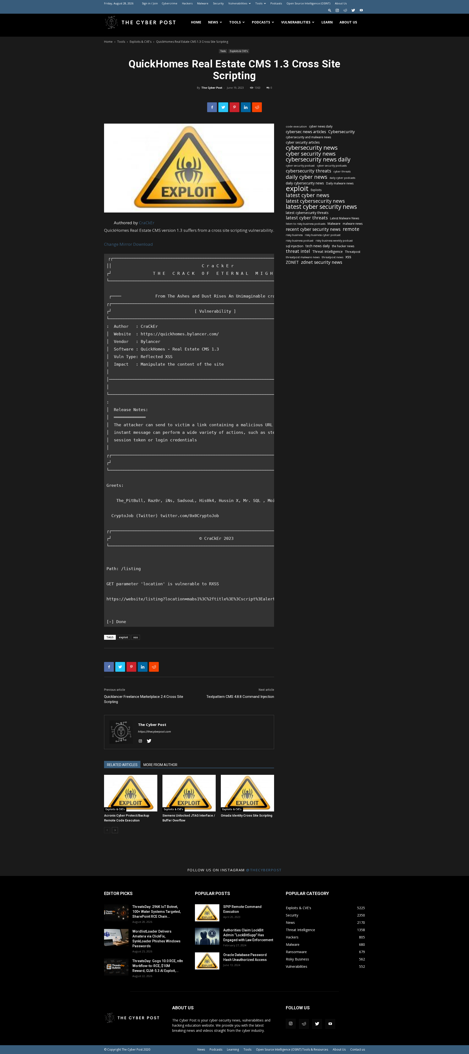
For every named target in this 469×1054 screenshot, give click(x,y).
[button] (329, 10)
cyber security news (311, 153)
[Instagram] (337, 10)
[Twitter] (353, 10)
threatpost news (332, 257)
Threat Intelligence (327, 251)
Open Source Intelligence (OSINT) (308, 3)
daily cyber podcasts (342, 178)
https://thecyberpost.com (154, 731)
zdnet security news (321, 262)
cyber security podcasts (332, 165)
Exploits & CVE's (140, 42)
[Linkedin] (246, 107)
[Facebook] (212, 107)
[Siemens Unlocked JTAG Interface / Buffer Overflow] (189, 793)
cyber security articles (303, 142)
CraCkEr (146, 222)
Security (218, 3)
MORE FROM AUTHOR (160, 765)
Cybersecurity (341, 131)
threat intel (298, 251)
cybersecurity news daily (318, 159)
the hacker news (343, 246)
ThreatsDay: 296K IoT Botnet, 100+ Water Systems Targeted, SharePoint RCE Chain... (156, 911)
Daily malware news (339, 183)
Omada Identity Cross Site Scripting (246, 815)
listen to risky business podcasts (305, 223)
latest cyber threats (307, 217)
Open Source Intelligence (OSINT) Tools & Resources (292, 1049)
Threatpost (352, 252)
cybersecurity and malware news (308, 137)
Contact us (357, 1049)
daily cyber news (306, 176)
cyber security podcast (300, 165)
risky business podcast (299, 240)
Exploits (316, 190)
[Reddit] (345, 10)
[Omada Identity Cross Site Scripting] (247, 793)
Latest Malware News (344, 218)
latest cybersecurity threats (307, 212)
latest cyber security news (321, 206)
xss (135, 637)
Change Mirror (118, 244)
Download (143, 244)
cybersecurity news (312, 147)
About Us (341, 3)
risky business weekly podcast (334, 240)
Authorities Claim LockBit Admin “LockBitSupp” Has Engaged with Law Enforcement (248, 935)
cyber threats (342, 171)
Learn (327, 22)
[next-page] (115, 830)
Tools (258, 3)
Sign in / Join (150, 3)
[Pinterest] (234, 107)
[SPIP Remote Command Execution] (207, 912)
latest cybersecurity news (315, 200)
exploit (123, 637)
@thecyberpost (264, 869)
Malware (202, 3)
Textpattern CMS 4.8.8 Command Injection (240, 696)
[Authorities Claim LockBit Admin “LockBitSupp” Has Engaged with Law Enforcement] (207, 936)
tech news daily (318, 246)
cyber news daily (320, 126)
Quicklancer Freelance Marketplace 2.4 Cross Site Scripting (143, 699)
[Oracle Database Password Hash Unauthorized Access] (207, 960)
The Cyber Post (211, 87)
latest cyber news (307, 195)
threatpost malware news (303, 257)
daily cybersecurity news (305, 183)
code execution (296, 126)
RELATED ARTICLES (122, 765)
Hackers (187, 3)
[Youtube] (361, 10)
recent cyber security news (313, 229)
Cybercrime (169, 3)
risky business (294, 235)
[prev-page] (107, 830)
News (213, 22)
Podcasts (276, 3)
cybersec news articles (306, 131)
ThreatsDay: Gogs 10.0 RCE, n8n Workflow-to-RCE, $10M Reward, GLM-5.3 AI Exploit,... (157, 966)
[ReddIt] (257, 107)
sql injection (294, 246)
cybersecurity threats (308, 170)
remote (351, 229)
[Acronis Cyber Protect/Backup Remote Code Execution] (130, 793)
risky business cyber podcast (323, 235)
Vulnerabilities (237, 3)
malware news (352, 224)
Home (196, 22)
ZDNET (292, 262)
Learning (233, 1049)
